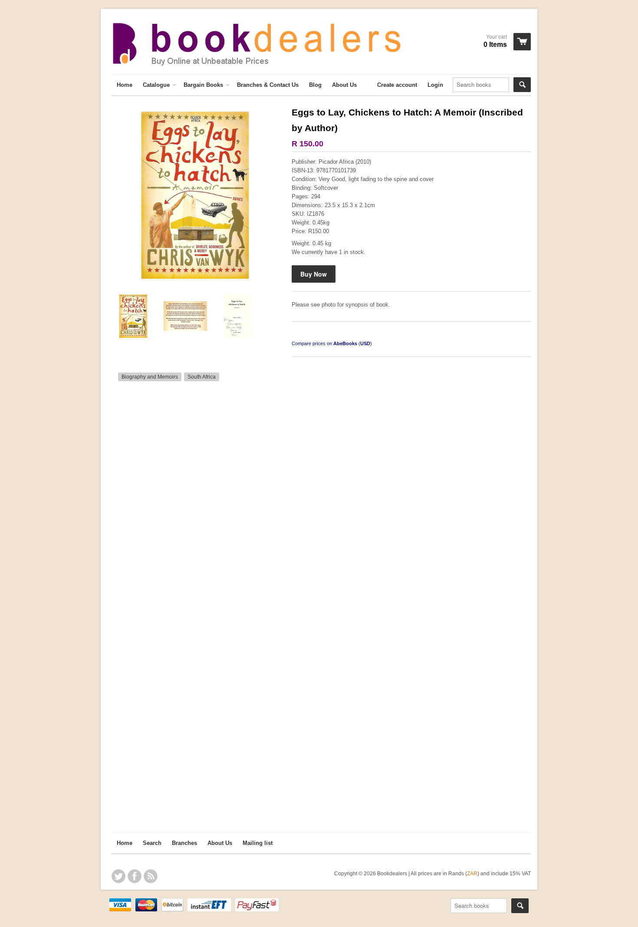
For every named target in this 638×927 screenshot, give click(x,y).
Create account (397, 85)
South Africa (201, 377)
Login (435, 85)
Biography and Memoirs (150, 377)
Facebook (134, 876)
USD (365, 343)
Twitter (118, 876)
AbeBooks (345, 343)
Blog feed (151, 876)
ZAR (472, 873)
